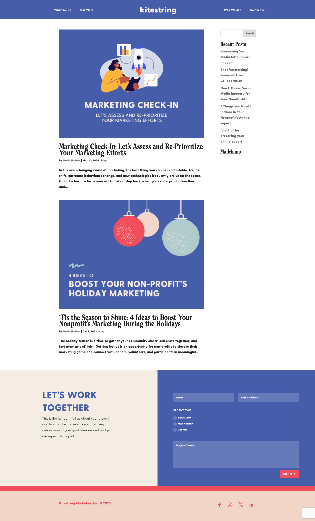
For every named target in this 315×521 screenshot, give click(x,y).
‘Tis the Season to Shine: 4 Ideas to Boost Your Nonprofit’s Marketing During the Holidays (125, 320)
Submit (289, 474)
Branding (184, 417)
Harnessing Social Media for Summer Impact (235, 56)
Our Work (87, 10)
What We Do (62, 10)
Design (182, 429)
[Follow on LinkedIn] (251, 505)
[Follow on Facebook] (219, 505)
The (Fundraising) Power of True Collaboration (234, 75)
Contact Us (257, 10)
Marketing (185, 423)
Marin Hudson (71, 160)
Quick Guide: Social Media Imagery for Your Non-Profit (236, 93)
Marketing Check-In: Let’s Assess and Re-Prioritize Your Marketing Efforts (131, 149)
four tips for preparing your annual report (232, 135)
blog (104, 160)
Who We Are (232, 10)
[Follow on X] (240, 505)
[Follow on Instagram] (230, 505)
